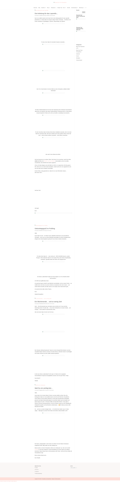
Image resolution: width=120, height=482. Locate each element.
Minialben (78, 58)
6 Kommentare (49, 230)
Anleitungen (44, 15)
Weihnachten (47, 303)
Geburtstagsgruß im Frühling (45, 228)
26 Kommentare (52, 15)
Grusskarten (47, 390)
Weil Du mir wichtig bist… (44, 388)
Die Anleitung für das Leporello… (46, 13)
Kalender (78, 53)
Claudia (37, 15)
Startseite (35, 7)
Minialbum (48, 15)
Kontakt (68, 7)
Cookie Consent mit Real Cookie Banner (8, 481)
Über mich (36, 469)
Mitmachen (53, 7)
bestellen (36, 449)
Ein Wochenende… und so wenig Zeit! (48, 302)
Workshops (81, 7)
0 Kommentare (52, 303)
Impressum (37, 471)
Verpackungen (79, 60)
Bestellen (43, 7)
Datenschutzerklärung (38, 473)
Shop (48, 7)
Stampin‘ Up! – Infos (61, 7)
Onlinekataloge (74, 7)
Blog (39, 7)
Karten (77, 55)
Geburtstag (44, 230)
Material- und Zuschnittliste (49, 161)
